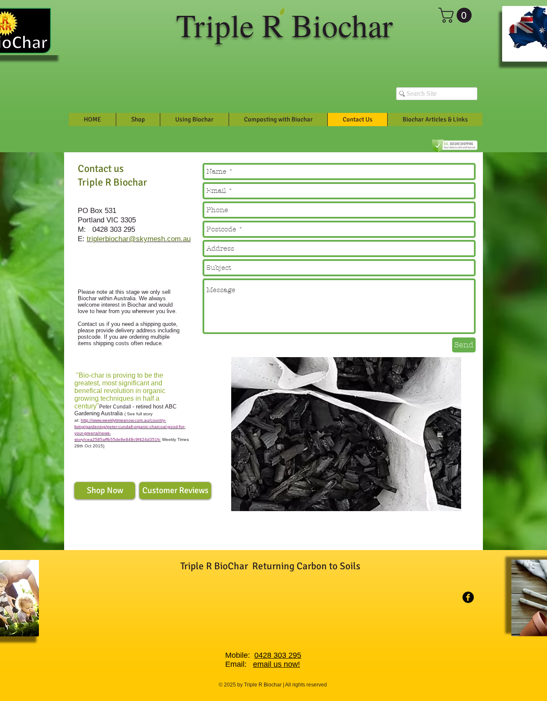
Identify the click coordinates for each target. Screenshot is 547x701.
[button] (456, 15)
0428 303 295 (277, 655)
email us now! (276, 664)
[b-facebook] (468, 597)
